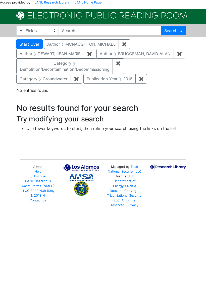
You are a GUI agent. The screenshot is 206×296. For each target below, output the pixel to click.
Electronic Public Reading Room (101, 15)
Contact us (38, 200)
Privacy (132, 205)
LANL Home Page (88, 2)
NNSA (131, 186)
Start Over (29, 44)
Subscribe (37, 176)
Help (38, 171)
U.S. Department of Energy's (124, 181)
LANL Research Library (52, 2)
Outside (115, 191)
